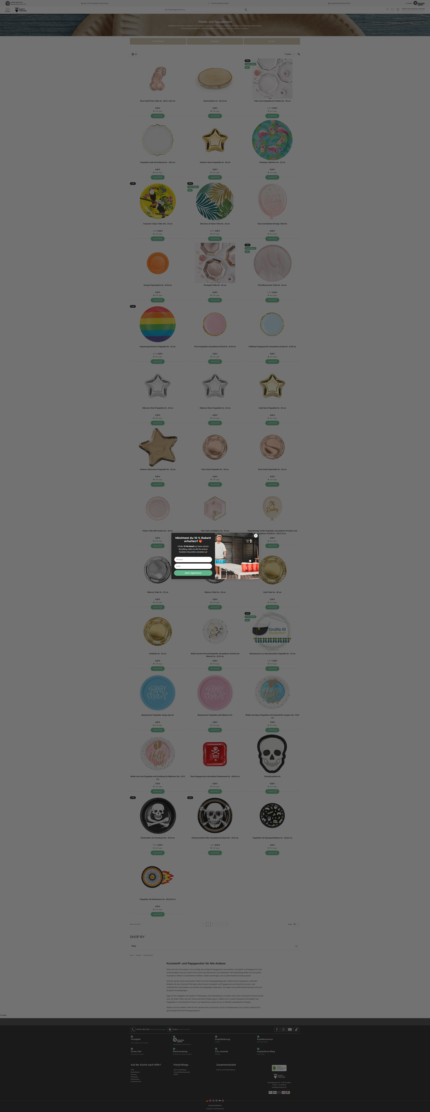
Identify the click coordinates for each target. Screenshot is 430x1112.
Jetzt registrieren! (193, 573)
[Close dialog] (256, 536)
